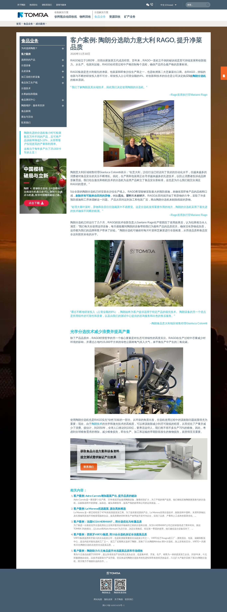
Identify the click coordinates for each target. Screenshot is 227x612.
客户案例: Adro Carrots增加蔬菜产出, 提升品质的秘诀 (105, 495)
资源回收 (114, 16)
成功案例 (40, 23)
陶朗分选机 (199, 76)
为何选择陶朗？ (29, 48)
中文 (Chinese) (167, 5)
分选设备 (26, 65)
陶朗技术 (97, 423)
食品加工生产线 (29, 82)
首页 (18, 23)
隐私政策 (108, 599)
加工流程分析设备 (30, 76)
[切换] (62, 48)
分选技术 (26, 88)
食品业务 (100, 16)
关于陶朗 (21, 4)
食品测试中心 (28, 99)
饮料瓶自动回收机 (66, 16)
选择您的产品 (28, 59)
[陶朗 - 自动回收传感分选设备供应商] (33, 15)
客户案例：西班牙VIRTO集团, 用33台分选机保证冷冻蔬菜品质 (110, 534)
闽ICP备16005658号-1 (114, 605)
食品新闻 (26, 111)
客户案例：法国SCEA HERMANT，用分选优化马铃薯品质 (108, 521)
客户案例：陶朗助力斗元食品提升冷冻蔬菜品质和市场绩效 (108, 550)
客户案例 (26, 53)
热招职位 (34, 4)
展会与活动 (27, 116)
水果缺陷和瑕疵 (29, 93)
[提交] (207, 4)
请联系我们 (47, 4)
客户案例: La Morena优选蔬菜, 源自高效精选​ (100, 508)
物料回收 (85, 16)
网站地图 (98, 599)
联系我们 (26, 122)
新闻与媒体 (61, 4)
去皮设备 (26, 71)
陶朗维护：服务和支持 (33, 105)
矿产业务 (129, 16)
